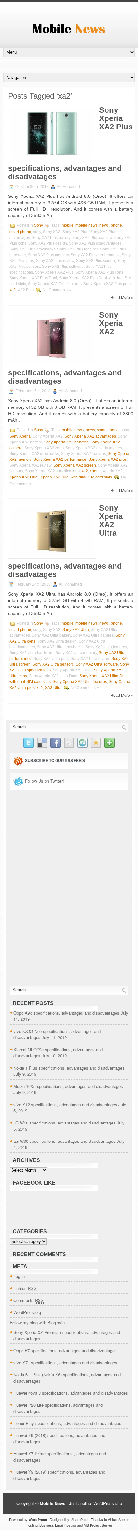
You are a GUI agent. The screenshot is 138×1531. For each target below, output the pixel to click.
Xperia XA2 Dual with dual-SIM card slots (76, 477)
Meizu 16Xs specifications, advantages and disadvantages (68, 1086)
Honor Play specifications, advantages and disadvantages (67, 1423)
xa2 (12, 290)
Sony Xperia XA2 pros (107, 459)
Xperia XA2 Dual (24, 477)
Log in (19, 1276)
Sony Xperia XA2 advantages (90, 436)
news (104, 225)
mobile (67, 225)
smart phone (20, 232)
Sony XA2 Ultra (75, 629)
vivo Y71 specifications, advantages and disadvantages (65, 1363)
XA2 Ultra (53, 688)
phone (116, 225)
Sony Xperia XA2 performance (59, 459)
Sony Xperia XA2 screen (74, 465)
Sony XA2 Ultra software (97, 664)
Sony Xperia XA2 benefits (66, 442)
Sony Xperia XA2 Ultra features (80, 681)
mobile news (86, 225)
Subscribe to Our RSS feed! (55, 761)
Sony (38, 225)
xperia (95, 471)
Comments (28, 1300)
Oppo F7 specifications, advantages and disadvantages (65, 1350)
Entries (25, 1288)
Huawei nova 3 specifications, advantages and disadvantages (70, 1393)
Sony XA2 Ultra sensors (53, 664)
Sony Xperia (20, 436)
